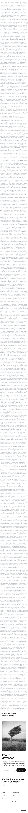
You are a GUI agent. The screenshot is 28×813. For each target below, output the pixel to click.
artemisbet (24, 220)
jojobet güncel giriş (10, 446)
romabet (13, 2)
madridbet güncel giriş (15, 281)
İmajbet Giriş (15, 418)
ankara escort (11, 361)
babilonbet (21, 526)
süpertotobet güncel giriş (5, 507)
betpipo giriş (9, 576)
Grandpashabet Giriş (18, 130)
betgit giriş (13, 260)
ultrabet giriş (6, 8)
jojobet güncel (19, 512)
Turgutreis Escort (18, 361)
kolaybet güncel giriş (12, 115)
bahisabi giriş (22, 163)
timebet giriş (4, 170)
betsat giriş (15, 11)
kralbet (4, 2)
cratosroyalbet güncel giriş (5, 22)
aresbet (6, 231)
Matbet (12, 97)
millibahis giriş (3, 559)
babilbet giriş (19, 86)
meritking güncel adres (8, 90)
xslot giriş (2, 31)
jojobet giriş (8, 2)
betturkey (9, 127)
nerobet (16, 23)
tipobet (14, 15)
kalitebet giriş (7, 415)
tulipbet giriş (2, 83)
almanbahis (17, 267)
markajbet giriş (3, 331)
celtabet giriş (20, 56)
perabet (1, 55)
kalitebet (2, 90)
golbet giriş (8, 5)
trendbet (17, 52)
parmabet (14, 221)
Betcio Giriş (8, 156)
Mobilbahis (21, 482)
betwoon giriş (2, 282)
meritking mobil (19, 527)
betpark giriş (21, 75)
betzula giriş (4, 32)
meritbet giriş (19, 12)
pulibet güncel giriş (4, 255)
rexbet (22, 204)
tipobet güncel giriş (13, 136)
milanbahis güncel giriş (6, 342)
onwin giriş (20, 65)
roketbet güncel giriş (22, 394)
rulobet (20, 77)
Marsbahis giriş (12, 455)
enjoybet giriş (6, 198)
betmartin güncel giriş (19, 100)
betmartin (7, 237)
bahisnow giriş (19, 398)
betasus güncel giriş (21, 278)
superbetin (21, 378)
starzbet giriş (12, 8)
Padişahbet (2, 448)
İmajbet (20, 240)
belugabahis (17, 218)
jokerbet (8, 183)
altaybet (21, 28)
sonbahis (15, 385)
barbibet (18, 143)
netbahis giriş (8, 174)
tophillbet (2, 164)
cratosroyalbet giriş (22, 38)
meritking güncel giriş (9, 18)
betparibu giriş (22, 319)
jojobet (15, 90)
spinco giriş (22, 8)
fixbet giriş (20, 79)
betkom (19, 25)
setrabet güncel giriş (17, 264)
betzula (18, 5)
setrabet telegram (11, 109)
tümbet (15, 563)
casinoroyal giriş (20, 152)
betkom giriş (2, 89)
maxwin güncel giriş (11, 349)
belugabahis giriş (15, 319)
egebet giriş (7, 489)
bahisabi (10, 80)
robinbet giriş (19, 516)
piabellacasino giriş (19, 31)
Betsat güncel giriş (23, 26)
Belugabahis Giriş (8, 273)
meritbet (2, 65)
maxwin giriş (2, 13)
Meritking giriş (5, 166)
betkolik (11, 107)
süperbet (26, 48)
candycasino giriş (20, 284)
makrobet (16, 263)
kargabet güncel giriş (11, 308)
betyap (1, 69)
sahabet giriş (11, 25)
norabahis (13, 324)
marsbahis (12, 3)
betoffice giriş (15, 317)
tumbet (7, 228)
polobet (10, 463)
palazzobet (21, 549)
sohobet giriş (2, 428)
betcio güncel (8, 241)
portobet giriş (17, 18)
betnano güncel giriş (16, 443)
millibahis (24, 134)
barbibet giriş (3, 496)
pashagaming (19, 113)
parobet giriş (15, 59)
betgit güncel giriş (3, 96)
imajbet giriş (2, 46)
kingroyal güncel (23, 46)
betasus (1, 52)
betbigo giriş (24, 540)
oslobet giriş (15, 290)
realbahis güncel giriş (21, 136)
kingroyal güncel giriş (9, 179)
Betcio (9, 33)
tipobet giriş (15, 394)
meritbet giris (8, 19)
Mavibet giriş (12, 184)
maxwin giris (23, 297)
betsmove (2, 398)
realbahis (22, 96)
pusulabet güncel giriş (10, 77)
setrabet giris (20, 126)
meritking (10, 11)
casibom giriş (2, 5)
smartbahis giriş (21, 354)
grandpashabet (16, 85)
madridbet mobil (22, 124)
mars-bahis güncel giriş (20, 247)
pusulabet (8, 66)
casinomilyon (22, 200)
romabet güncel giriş (19, 40)
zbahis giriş (20, 93)
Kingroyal (19, 224)
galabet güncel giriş (4, 86)
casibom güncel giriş (14, 55)
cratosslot (13, 227)
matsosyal (16, 354)
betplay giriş (21, 80)
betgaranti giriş (23, 3)
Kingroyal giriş (15, 273)
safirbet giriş (14, 524)
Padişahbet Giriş (17, 179)
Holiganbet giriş (21, 206)
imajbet (17, 77)
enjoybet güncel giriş (9, 213)
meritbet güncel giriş (14, 473)
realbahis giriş (7, 65)
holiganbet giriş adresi (6, 378)
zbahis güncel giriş (16, 46)
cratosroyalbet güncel (4, 122)
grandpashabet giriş (24, 85)
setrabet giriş (14, 22)
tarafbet (23, 39)
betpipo (17, 183)
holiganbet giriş (22, 6)
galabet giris (2, 297)
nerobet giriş (16, 49)
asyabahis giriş (3, 298)
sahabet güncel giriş (15, 95)
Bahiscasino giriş (8, 310)
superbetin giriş (24, 68)
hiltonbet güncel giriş (15, 375)
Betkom (18, 36)
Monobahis (2, 432)
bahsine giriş (17, 265)
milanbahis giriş (8, 227)
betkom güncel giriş (10, 265)
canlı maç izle (5, 105)
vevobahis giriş (20, 304)
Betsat (26, 137)
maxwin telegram (14, 156)
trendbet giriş (19, 236)
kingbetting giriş (8, 584)
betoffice (15, 224)
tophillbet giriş (23, 460)
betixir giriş (7, 588)
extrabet (7, 267)
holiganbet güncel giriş (18, 351)
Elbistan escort (13, 300)
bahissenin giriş (10, 49)
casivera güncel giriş (20, 308)
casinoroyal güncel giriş (9, 43)
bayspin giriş (15, 550)
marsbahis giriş (3, 9)
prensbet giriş (3, 473)
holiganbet (7, 3)
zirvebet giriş (24, 73)
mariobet (11, 122)
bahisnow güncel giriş (15, 381)
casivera (12, 440)
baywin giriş (6, 150)
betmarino (4, 29)
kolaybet (23, 11)
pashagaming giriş (3, 368)
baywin (20, 337)
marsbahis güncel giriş (12, 154)
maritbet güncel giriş (6, 546)
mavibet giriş (6, 184)
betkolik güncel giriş (21, 412)
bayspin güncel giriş (11, 301)
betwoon (23, 50)
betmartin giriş (23, 267)
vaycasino (10, 6)
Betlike (6, 499)
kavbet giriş (25, 79)
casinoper (4, 153)
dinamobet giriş (21, 245)
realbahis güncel (23, 76)
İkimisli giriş (9, 533)
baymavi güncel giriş (19, 507)
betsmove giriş (12, 534)
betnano (2, 25)
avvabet (22, 310)
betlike (7, 258)
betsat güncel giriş (9, 177)
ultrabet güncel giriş (9, 39)
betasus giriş (4, 348)
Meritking (7, 152)
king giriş (15, 392)
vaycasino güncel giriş (14, 63)
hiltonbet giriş (17, 96)
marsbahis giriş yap (14, 362)
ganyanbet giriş (3, 49)
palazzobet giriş (3, 308)
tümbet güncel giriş (4, 126)
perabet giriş (11, 193)
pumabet (15, 186)
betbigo (25, 588)
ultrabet (19, 50)
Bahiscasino (7, 375)
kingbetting (23, 547)
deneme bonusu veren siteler (6, 93)
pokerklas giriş (12, 257)
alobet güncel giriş (12, 143)
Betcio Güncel (11, 105)
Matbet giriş (4, 6)
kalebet (19, 39)
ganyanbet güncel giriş (17, 567)
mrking (25, 60)
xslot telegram (25, 187)
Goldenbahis (12, 75)
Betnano (4, 345)
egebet (17, 75)
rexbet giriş (2, 254)
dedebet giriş (20, 154)
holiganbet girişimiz (8, 15)
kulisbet (1, 186)
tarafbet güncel (10, 106)
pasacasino (2, 304)
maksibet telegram (12, 460)
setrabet (7, 13)
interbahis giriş (16, 203)
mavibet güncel (9, 236)
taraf (24, 154)
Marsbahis (8, 247)
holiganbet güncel (14, 147)
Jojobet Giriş (20, 573)
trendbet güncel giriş (6, 72)
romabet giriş (14, 9)
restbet (6, 11)
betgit (15, 120)
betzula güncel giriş (23, 89)
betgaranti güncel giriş (19, 442)
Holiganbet (21, 149)
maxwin (16, 112)
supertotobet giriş (14, 129)
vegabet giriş (2, 594)
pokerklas (2, 70)
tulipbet (7, 352)
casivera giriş (6, 509)
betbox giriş (19, 463)
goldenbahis (4, 109)
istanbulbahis (16, 305)
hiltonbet (22, 117)
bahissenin (18, 310)
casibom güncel (19, 164)
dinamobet (24, 184)
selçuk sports (20, 48)
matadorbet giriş (8, 45)
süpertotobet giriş (17, 225)
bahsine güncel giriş (12, 348)
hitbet (20, 355)
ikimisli (11, 152)
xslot (13, 96)
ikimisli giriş (8, 9)
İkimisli (6, 432)
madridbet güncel (18, 409)
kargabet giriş (5, 100)
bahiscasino (7, 421)
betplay (21, 92)
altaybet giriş (17, 231)
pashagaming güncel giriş (9, 561)
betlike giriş (7, 433)
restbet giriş (17, 8)
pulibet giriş (6, 113)
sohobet (5, 62)
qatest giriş (2, 139)
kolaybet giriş (24, 156)
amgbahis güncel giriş (9, 35)
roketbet (2, 475)
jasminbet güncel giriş (4, 577)
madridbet (19, 9)
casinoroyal (6, 291)
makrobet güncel (8, 429)
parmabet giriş (14, 72)
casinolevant (11, 197)
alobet (10, 50)
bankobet (8, 99)
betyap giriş (23, 429)
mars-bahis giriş (17, 97)
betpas (1, 36)
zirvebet (15, 79)
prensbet (2, 142)
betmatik (17, 89)
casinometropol (3, 127)
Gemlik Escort (21, 587)
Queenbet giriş (11, 161)
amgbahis (14, 553)
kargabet (2, 466)
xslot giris (21, 273)
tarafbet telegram (8, 413)
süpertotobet (10, 130)
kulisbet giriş (24, 130)
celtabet (7, 120)
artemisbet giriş (3, 106)
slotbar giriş (2, 476)
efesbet (1, 8)
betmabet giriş (5, 68)
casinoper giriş (8, 284)
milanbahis (12, 23)
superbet (5, 301)
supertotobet (25, 23)
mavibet (1, 62)
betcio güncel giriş (13, 21)
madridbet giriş (15, 6)
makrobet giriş (17, 76)
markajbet (26, 22)
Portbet (7, 206)
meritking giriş (12, 112)
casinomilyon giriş (24, 216)
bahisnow (4, 204)
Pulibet (12, 100)
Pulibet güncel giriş (22, 564)
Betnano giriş (2, 40)
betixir (24, 53)
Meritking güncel (18, 53)
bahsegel (2, 154)
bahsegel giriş (17, 233)
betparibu (22, 399)
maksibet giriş (18, 250)
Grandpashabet (18, 576)
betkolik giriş (2, 156)
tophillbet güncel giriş (21, 217)
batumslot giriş (16, 80)
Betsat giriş (10, 261)
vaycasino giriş (3, 110)
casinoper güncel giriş (22, 123)
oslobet (19, 596)
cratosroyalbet (9, 110)
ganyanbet (2, 167)
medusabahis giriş (17, 274)
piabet (1, 38)
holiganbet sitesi (3, 95)
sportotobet (9, 187)
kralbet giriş (7, 12)
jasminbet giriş (16, 458)
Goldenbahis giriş (3, 181)
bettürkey (21, 402)
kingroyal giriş (3, 19)
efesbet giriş (9, 38)
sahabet (4, 38)
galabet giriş (16, 62)
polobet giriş (11, 591)
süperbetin (13, 243)
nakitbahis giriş (12, 82)
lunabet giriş (16, 13)
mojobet (19, 465)
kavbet (1, 107)
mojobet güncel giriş (22, 332)
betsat (15, 25)
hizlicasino (18, 167)
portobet (10, 166)
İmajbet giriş (12, 53)
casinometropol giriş (19, 238)
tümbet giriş (21, 133)
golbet (14, 512)
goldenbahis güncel (12, 388)
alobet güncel (23, 244)
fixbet (1, 2)
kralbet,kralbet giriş (14, 280)
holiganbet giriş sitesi (23, 307)
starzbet (21, 43)
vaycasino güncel (3, 130)
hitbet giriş (2, 11)
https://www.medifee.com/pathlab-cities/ (8, 196)
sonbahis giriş (23, 470)
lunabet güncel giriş (8, 85)
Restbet (25, 18)
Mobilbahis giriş (17, 248)
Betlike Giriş (6, 449)
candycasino (20, 146)
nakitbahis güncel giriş (12, 408)
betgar (12, 295)
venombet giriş (17, 295)
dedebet (11, 58)
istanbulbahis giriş (5, 16)
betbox (19, 429)
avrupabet (24, 166)
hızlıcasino (2, 233)
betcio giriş (8, 97)
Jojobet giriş (19, 196)
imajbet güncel (6, 53)
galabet (7, 50)
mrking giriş (17, 433)
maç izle (26, 117)
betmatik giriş (14, 83)
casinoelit (19, 426)
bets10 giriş (18, 29)
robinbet (2, 113)
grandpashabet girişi (4, 193)
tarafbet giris (2, 99)
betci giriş (2, 85)
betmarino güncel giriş (9, 89)
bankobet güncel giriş (22, 271)
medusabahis (21, 49)
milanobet (2, 159)
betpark (2, 119)
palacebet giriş (20, 171)
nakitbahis (18, 15)
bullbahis (15, 152)
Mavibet (19, 156)
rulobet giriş (4, 225)
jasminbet (2, 227)
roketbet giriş (11, 271)
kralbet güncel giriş (4, 103)
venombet (2, 42)
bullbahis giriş (13, 5)
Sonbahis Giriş (15, 358)
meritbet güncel (20, 115)
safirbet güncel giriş (8, 423)
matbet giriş (2, 12)
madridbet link (5, 197)
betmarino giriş (3, 77)
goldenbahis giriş (18, 2)
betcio (10, 31)
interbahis (20, 174)
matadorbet (7, 42)
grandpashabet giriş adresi (11, 311)
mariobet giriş (22, 52)
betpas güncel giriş (17, 16)
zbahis (25, 140)
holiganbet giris (3, 542)
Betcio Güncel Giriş (7, 56)
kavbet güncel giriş (18, 197)
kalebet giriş (2, 18)
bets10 (11, 214)
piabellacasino (6, 36)
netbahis (21, 339)
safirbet (15, 173)
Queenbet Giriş (12, 113)
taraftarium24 (8, 60)
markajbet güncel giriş (20, 287)
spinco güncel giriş (4, 59)
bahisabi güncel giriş (16, 584)
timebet (19, 134)
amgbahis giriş (5, 161)
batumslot (2, 43)
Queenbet (11, 13)
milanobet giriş (7, 593)
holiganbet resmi (16, 216)
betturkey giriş (11, 76)
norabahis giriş (5, 87)
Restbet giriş (2, 549)
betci (13, 31)
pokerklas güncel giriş (9, 116)
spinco (9, 100)
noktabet (2, 234)
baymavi (1, 268)
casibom (19, 11)
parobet (12, 60)
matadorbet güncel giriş (16, 241)
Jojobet (1, 73)
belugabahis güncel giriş (17, 391)
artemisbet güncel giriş (6, 332)
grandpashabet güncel (4, 307)
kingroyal (7, 21)
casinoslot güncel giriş (20, 102)
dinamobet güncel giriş (17, 490)
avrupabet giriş (7, 55)
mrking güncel (10, 26)
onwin (21, 18)
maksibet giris (16, 228)
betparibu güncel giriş (20, 45)
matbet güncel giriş (4, 48)
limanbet (8, 496)
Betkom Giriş (2, 267)
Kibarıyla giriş (7, 419)
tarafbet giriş (17, 3)
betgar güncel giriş (3, 102)
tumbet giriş (15, 261)
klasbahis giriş (17, 208)
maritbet (24, 418)
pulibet (19, 204)
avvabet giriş (20, 116)
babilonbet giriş (7, 466)
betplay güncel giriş (22, 147)
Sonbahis (8, 436)
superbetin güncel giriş (6, 123)
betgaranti (7, 63)
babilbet (9, 95)
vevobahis (18, 117)
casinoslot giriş (3, 183)
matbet (11, 16)
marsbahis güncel (16, 32)
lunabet (9, 129)
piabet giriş (23, 167)
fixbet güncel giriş (17, 35)
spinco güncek (23, 265)
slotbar (1, 23)
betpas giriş (22, 248)
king (24, 12)
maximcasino (18, 220)
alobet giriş (24, 16)
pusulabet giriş (24, 29)
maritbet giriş (8, 254)
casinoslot (22, 546)
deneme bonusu (8, 46)
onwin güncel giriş (3, 366)
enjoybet (2, 189)
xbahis (26, 97)
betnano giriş (20, 186)
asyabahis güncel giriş (19, 60)
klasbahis (15, 65)
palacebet (25, 430)
